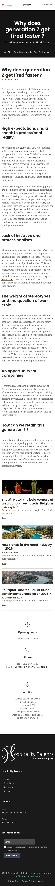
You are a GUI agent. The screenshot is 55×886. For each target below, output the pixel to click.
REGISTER (11, 855)
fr (43, 4)
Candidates (9, 783)
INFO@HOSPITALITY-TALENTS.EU (31, 667)
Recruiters (8, 787)
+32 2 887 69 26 (9, 822)
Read (4, 518)
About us (7, 791)
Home (6, 779)
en (47, 4)
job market (7, 279)
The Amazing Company (29, 876)
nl (51, 4)
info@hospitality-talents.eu (14, 812)
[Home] (5, 52)
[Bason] (27, 753)
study (23, 147)
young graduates (23, 151)
